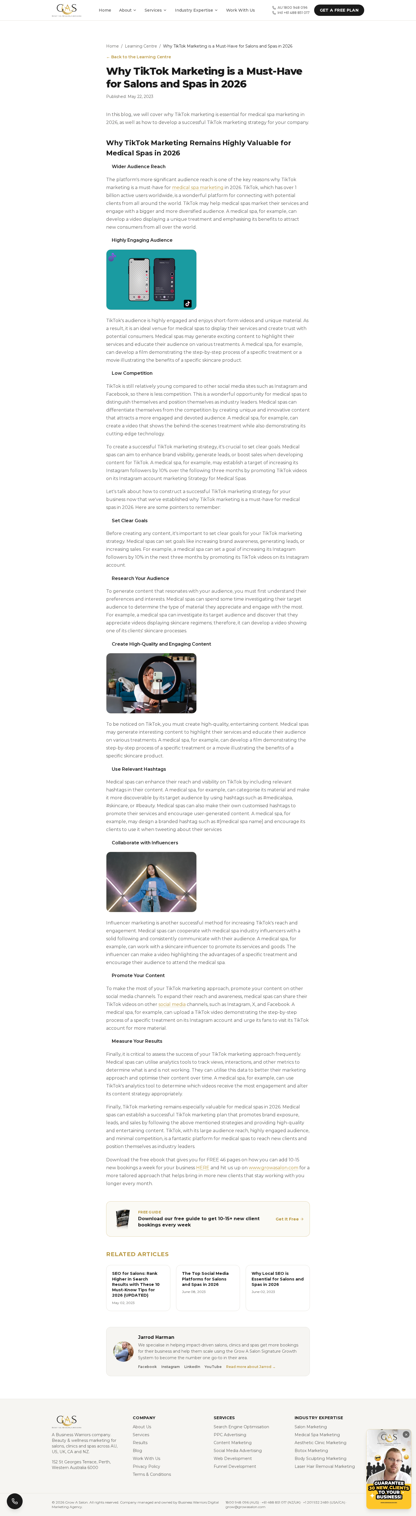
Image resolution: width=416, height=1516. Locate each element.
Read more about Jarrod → (251, 1367)
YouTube (213, 1367)
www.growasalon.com (273, 1167)
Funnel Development (235, 1466)
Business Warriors (73, 1434)
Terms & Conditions (152, 1474)
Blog (137, 1450)
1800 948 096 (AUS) (242, 1502)
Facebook (147, 1367)
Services (153, 10)
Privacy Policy (146, 1466)
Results (140, 1442)
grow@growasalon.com (245, 1507)
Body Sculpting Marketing (320, 1458)
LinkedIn (192, 1367)
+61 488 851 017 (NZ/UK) (281, 1502)
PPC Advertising (230, 1434)
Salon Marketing (311, 1426)
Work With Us (240, 10)
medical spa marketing (198, 187)
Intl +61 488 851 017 (294, 12)
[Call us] (15, 1501)
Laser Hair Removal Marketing (325, 1466)
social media (172, 1004)
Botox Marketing (311, 1450)
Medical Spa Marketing (317, 1434)
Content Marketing (233, 1442)
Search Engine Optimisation (241, 1426)
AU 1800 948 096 (292, 7)
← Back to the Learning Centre (138, 56)
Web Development (233, 1458)
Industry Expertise (194, 10)
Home (105, 10)
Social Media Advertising (238, 1450)
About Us (142, 1426)
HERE (202, 1167)
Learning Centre (141, 46)
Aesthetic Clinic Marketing (320, 1442)
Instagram (170, 1367)
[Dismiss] (406, 1434)
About (125, 10)
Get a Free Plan (339, 10)
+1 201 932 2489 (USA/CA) (324, 1502)
